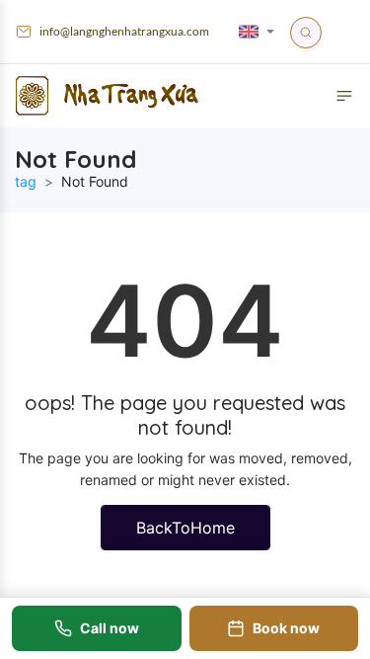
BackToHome (185, 527)
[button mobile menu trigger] (344, 96)
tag (26, 181)
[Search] (306, 32)
